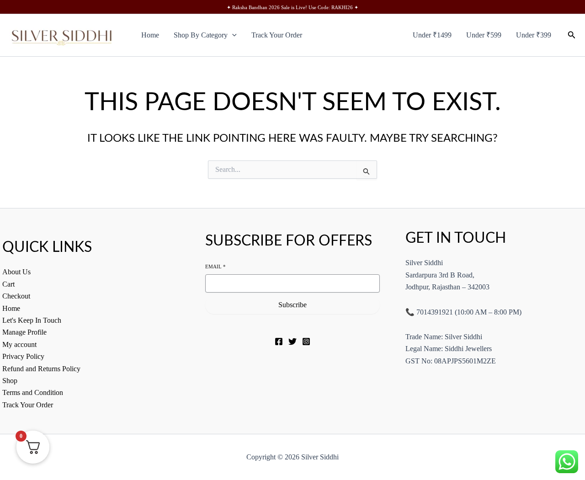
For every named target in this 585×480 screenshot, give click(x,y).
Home (150, 35)
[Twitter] (292, 341)
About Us (16, 272)
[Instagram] (306, 341)
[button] (232, 35)
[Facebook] (279, 341)
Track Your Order (276, 35)
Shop (9, 380)
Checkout (16, 296)
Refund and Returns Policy (41, 369)
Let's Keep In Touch (31, 320)
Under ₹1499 (432, 35)
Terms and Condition (32, 392)
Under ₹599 (483, 35)
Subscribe (292, 305)
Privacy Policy (23, 356)
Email (215, 266)
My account (19, 344)
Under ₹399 (533, 35)
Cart (8, 284)
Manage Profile (24, 332)
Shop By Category (201, 35)
